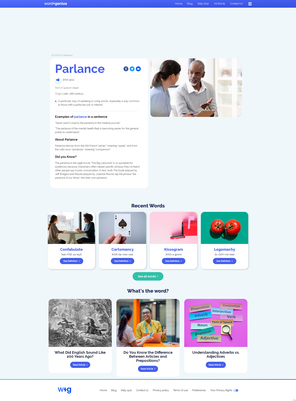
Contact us (236, 3)
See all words (147, 276)
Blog (190, 3)
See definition (70, 261)
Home (178, 3)
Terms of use (180, 390)
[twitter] (132, 68)
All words (219, 3)
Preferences (199, 390)
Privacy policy (161, 390)
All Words (56, 55)
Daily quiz (203, 3)
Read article (79, 365)
